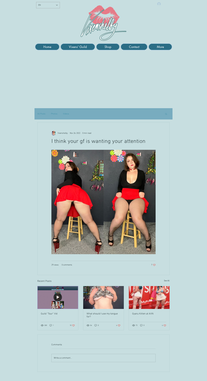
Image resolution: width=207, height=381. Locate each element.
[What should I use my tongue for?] (103, 297)
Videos (66, 114)
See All (167, 281)
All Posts (41, 114)
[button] (77, 46)
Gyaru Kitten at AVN (142, 313)
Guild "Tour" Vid (49, 313)
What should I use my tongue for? (102, 315)
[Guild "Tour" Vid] (57, 297)
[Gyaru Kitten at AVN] (149, 297)
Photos (54, 114)
